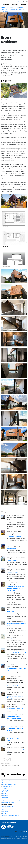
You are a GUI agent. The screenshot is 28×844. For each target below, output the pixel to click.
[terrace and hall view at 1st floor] (14, 387)
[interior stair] (14, 308)
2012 (18, 838)
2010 (23, 838)
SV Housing (5, 810)
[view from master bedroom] (14, 355)
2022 (17, 836)
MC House (5, 812)
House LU (4, 814)
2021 (20, 836)
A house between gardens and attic (11, 801)
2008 (7, 840)
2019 (25, 836)
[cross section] (14, 258)
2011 (20, 838)
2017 (5, 838)
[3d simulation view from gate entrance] (14, 201)
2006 (12, 840)
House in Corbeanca (7, 806)
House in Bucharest (7, 799)
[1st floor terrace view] (14, 402)
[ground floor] (14, 219)
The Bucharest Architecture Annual (10, 8)
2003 (21, 840)
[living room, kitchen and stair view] (14, 466)
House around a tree (7, 781)
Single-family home (7, 786)
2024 (12, 836)
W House (4, 788)
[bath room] (14, 339)
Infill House (5, 795)
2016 (7, 838)
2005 (15, 840)
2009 (25, 838)
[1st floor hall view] (14, 418)
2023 (15, 836)
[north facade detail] (14, 292)
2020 (23, 836)
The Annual (6, 4)
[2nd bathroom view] (14, 481)
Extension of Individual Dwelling (10, 815)
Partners (23, 4)
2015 (10, 838)
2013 (15, 838)
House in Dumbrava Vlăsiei (9, 785)
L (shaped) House (6, 790)
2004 (18, 840)
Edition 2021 (4, 9)
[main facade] (14, 434)
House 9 (4, 783)
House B (4, 792)
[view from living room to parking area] (14, 497)
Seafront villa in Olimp (8, 803)
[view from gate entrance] (14, 276)
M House (4, 808)
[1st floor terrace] (14, 450)
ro (19, 1)
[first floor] (14, 238)
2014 (13, 838)
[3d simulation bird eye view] (14, 91)
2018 (2, 838)
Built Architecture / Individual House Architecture (12, 10)
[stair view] (14, 323)
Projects (14, 4)
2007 (10, 840)
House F (4, 794)
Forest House (5, 797)
